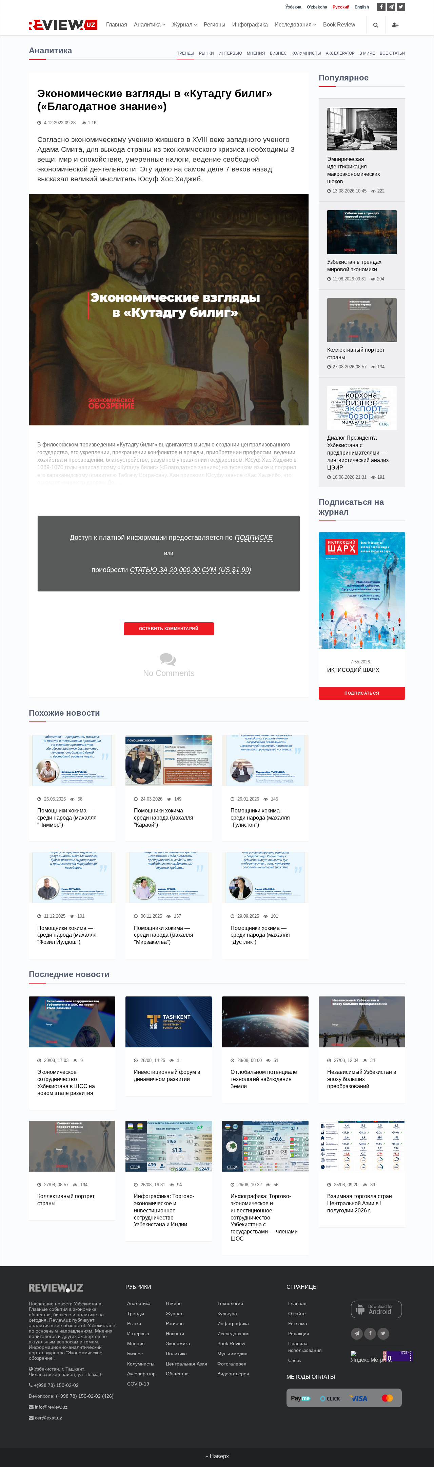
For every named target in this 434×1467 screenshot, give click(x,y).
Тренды (185, 53)
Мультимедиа (232, 1353)
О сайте (297, 1313)
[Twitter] (401, 7)
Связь (294, 1360)
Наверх (219, 1456)
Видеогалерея (233, 1373)
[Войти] (395, 25)
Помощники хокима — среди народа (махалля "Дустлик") (260, 935)
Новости (175, 1333)
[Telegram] (391, 7)
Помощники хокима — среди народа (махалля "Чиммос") (67, 818)
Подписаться (361, 693)
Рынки (206, 53)
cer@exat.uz (48, 1417)
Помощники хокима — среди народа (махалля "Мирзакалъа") (163, 935)
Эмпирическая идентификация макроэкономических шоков (353, 170)
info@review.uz (51, 1407)
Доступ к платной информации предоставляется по (171, 537)
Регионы (214, 24)
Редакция (298, 1333)
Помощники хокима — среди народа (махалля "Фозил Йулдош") (67, 935)
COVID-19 (138, 1384)
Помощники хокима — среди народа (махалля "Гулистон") (260, 818)
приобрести (171, 569)
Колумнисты (306, 53)
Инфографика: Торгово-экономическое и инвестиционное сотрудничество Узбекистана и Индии (164, 1210)
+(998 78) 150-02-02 (56, 1385)
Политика (176, 1353)
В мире (367, 53)
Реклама (297, 1323)
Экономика (178, 1343)
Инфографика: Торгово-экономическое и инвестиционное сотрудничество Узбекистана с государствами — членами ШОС (264, 1217)
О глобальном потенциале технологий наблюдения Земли (264, 1079)
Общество (177, 1373)
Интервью (230, 53)
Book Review (339, 24)
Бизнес (278, 53)
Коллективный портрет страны (355, 353)
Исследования (294, 24)
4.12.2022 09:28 (59, 122)
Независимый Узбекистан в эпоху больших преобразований (361, 1079)
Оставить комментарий (169, 628)
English (362, 7)
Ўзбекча (293, 7)
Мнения (256, 53)
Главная (116, 24)
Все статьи (392, 53)
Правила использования (305, 1347)
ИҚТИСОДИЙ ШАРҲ (353, 670)
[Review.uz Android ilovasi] (376, 1310)
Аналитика (148, 24)
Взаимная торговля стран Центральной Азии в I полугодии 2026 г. (359, 1203)
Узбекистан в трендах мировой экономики (354, 265)
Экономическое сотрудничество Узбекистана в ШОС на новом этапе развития (66, 1082)
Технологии (230, 1303)
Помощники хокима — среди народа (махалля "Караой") (163, 818)
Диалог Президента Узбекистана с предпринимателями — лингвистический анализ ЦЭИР (358, 453)
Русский (341, 7)
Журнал (183, 24)
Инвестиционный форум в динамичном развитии (167, 1075)
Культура (227, 1313)
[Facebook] (381, 7)
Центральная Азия (186, 1364)
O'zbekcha (317, 7)
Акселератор (340, 53)
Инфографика (250, 24)
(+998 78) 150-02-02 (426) (85, 1396)
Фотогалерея (231, 1364)
